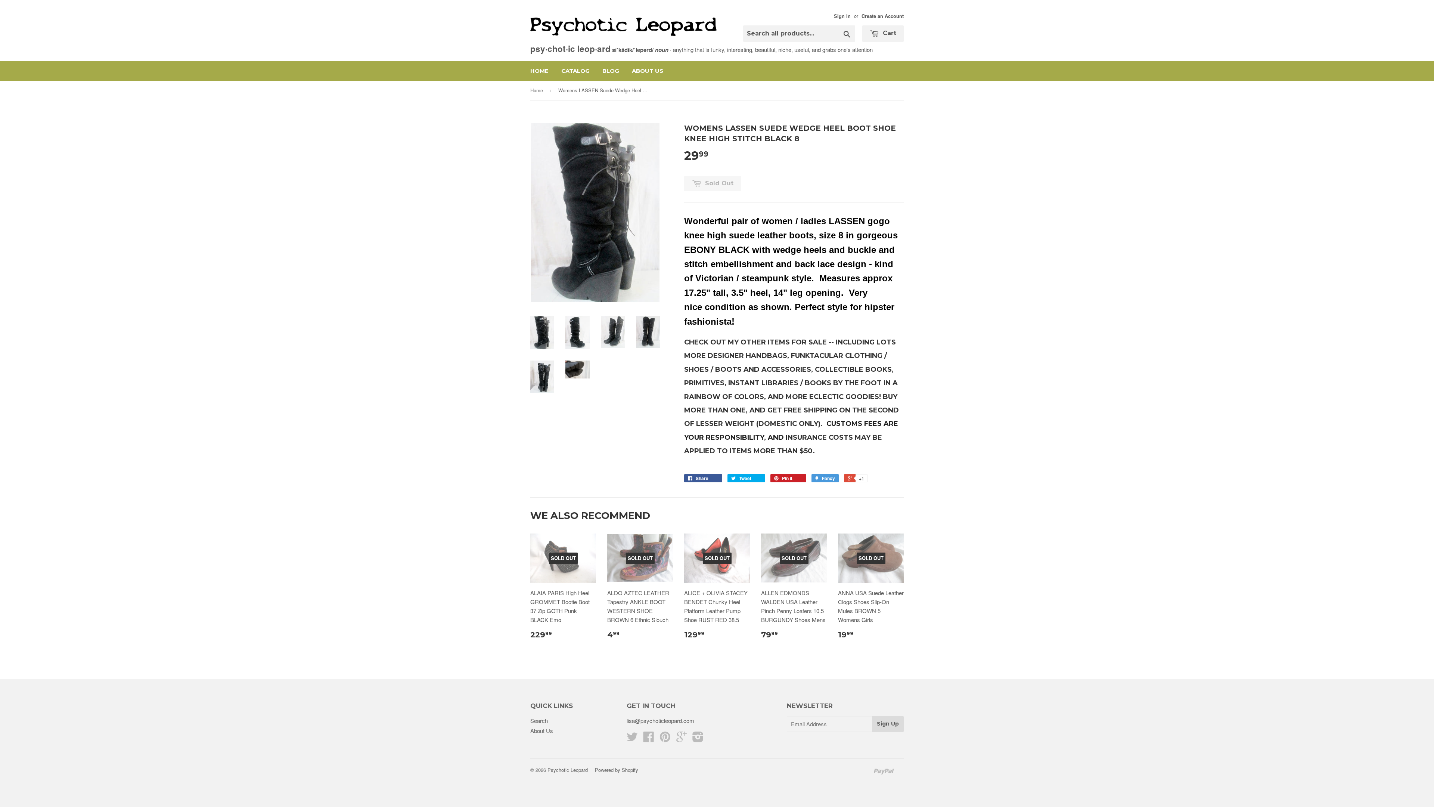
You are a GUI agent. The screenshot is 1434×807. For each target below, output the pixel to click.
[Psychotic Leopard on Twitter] (632, 739)
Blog (610, 70)
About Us (647, 70)
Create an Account (883, 16)
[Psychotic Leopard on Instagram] (698, 739)
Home (539, 70)
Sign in (842, 16)
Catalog (575, 70)
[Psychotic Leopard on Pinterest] (665, 739)
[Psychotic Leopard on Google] (681, 739)
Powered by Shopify (616, 769)
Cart (888, 33)
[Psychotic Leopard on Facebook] (648, 739)
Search (539, 720)
